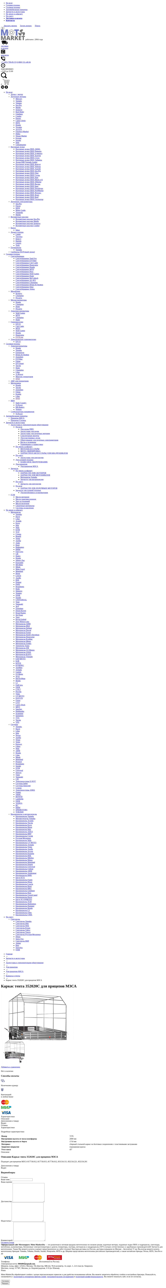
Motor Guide (21, 210)
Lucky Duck (20, 705)
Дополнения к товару (10, 1121)
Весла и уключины (28, 442)
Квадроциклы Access (24, 851)
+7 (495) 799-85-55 (8, 62)
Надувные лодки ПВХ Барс (27, 186)
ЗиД (17, 606)
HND (18, 379)
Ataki (18, 543)
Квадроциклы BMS (24, 875)
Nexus (18, 735)
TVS (17, 718)
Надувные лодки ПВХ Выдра (28, 184)
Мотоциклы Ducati (23, 630)
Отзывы (4, 1125)
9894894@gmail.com (26, 1264)
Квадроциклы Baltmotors (26, 904)
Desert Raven (21, 611)
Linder (18, 234)
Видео (3, 1123)
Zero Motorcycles (22, 622)
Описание (5, 1119)
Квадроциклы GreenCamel (26, 895)
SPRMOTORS (21, 810)
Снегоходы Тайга (23, 930)
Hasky (18, 556)
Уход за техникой (23, 501)
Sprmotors (19, 716)
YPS (17, 722)
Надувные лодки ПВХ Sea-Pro (28, 171)
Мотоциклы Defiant (24, 628)
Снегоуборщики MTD (25, 269)
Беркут (18, 239)
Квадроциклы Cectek (24, 836)
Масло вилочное (22, 503)
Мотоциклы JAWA (23, 652)
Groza (18, 700)
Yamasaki (19, 604)
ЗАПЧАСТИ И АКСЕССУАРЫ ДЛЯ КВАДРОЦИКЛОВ (44, 453)
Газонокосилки (17, 322)
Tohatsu (19, 103)
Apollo (18, 578)
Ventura (19, 409)
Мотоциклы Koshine (24, 639)
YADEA (19, 803)
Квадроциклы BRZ (23, 889)
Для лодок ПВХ (27, 429)
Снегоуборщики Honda (25, 267)
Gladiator (19, 114)
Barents (18, 241)
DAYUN (19, 698)
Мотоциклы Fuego (23, 633)
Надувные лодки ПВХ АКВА (28, 149)
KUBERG (20, 665)
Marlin (18, 107)
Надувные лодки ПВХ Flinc (27, 173)
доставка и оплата (4, 47)
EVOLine (19, 337)
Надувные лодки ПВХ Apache (28, 169)
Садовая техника (13, 5)
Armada (19, 670)
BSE (17, 580)
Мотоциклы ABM (23, 624)
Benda (18, 681)
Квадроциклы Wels (23, 840)
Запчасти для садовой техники (28, 490)
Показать (5, 1283)
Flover (18, 206)
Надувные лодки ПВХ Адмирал (29, 153)
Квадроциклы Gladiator (25, 891)
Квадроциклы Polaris (24, 864)
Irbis (17, 525)
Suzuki (18, 140)
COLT (18, 689)
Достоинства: (6, 1201)
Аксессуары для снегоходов (32, 458)
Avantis (18, 521)
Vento (18, 538)
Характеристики (8, 1117)
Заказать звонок (10, 26)
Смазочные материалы (25, 506)
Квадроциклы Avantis (24, 821)
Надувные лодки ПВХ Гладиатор (29, 199)
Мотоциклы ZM (22, 648)
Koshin (18, 394)
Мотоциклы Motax (23, 641)
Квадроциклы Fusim (24, 880)
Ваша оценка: (6, 1182)
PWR (18, 584)
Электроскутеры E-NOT (26, 781)
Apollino (19, 668)
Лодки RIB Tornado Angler (26, 162)
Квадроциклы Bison (24, 827)
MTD (18, 315)
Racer (18, 517)
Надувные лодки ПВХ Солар (28, 175)
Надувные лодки (18, 147)
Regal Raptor (21, 613)
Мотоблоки (15, 291)
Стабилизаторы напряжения (22, 412)
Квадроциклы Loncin (24, 884)
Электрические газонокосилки (23, 339)
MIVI (18, 707)
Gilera (18, 746)
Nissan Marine (21, 136)
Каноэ (13, 228)
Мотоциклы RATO (23, 654)
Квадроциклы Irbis (23, 829)
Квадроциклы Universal (25, 867)
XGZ (18, 676)
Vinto (18, 694)
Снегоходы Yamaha (23, 921)
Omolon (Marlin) (22, 132)
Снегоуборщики (17, 256)
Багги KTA (20, 878)
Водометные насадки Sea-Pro (28, 219)
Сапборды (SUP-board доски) (23, 252)
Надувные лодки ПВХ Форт (27, 195)
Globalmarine (21, 145)
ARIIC (18, 794)
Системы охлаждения (25, 508)
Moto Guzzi (20, 569)
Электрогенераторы (19, 346)
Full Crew (19, 552)
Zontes (18, 792)
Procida (18, 692)
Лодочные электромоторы (21, 202)
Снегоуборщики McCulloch (27, 278)
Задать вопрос (26, 26)
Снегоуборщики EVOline (26, 261)
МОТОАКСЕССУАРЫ (29, 449)
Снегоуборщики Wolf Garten (27, 274)
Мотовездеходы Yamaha (25, 819)
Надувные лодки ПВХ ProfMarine (30, 191)
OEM (18, 687)
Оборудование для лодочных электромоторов (39, 440)
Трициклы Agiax (22, 646)
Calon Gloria (21, 121)
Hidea (18, 134)
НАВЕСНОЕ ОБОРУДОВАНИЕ (34, 462)
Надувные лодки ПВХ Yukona (28, 167)
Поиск (37, 26)
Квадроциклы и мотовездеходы (24, 814)
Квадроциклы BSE (23, 856)
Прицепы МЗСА (17, 418)
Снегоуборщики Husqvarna (27, 265)
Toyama (19, 127)
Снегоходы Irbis (22, 924)
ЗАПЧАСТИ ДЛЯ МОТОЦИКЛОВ (35, 475)
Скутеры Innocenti (23, 786)
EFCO (18, 324)
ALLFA (19, 129)
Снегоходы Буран (23, 928)
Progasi (18, 582)
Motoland (19, 571)
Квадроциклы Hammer (25, 906)
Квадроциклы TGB (24, 902)
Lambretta (19, 799)
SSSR (18, 595)
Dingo (18, 937)
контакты (5, 55)
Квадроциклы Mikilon (25, 858)
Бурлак (18, 138)
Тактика (19, 237)
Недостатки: (6, 1221)
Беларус (19, 293)
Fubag (18, 361)
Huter (18, 307)
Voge (18, 602)
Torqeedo (19, 212)
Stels (17, 142)
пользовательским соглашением (60, 1277)
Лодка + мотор (17, 94)
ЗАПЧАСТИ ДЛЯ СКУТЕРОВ (33, 473)
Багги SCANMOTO (24, 899)
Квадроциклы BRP (23, 834)
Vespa (18, 740)
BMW (18, 549)
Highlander (20, 711)
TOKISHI (19, 812)
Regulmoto (20, 587)
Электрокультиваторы (20, 311)
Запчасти (14, 468)
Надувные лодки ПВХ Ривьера (28, 151)
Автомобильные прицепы (16, 10)
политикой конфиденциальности (89, 1277)
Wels (17, 528)
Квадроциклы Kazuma (25, 854)
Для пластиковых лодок (30, 438)
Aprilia (18, 541)
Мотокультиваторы (19, 300)
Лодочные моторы (18, 97)
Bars (17, 945)
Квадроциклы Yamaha (25, 816)
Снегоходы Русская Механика (28, 934)
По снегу (9, 16)
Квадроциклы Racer (24, 897)
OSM (18, 950)
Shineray (19, 591)
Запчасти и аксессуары (15, 12)
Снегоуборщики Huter (25, 276)
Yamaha (19, 101)
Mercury (19, 99)
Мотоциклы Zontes (23, 643)
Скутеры (14, 724)
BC (17, 805)
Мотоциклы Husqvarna (25, 637)
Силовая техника (13, 7)
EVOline (19, 359)
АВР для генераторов (20, 381)
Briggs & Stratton (22, 355)
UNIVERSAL (21, 600)
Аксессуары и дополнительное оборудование (29, 425)
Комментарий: (7, 1240)
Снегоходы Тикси (23, 932)
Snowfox (19, 948)
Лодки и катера (17, 232)
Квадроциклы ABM (24, 871)
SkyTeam (19, 615)
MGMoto (19, 565)
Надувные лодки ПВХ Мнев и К (29, 180)
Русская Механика (23, 838)
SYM (18, 768)
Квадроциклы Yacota (24, 823)
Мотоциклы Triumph (24, 657)
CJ (17, 683)
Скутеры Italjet (22, 783)
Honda (18, 125)
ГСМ (13, 495)
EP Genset (20, 363)
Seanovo (19, 110)
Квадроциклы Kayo (24, 825)
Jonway (19, 773)
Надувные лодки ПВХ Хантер (28, 156)
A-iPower (19, 374)
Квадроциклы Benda (24, 908)
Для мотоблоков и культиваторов (34, 493)
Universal (19, 770)
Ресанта (19, 298)
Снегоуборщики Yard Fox (26, 258)
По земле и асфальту (14, 14)
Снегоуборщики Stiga (24, 287)
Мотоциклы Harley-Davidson (27, 635)
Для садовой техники (24, 460)
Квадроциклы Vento (24, 847)
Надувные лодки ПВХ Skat (27, 177)
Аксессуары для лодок (29, 431)
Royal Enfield (21, 619)
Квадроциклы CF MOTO (26, 843)
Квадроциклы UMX (24, 915)
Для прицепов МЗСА (29, 466)
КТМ (18, 530)
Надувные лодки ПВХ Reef (27, 197)
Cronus (18, 534)
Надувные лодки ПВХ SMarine (28, 182)
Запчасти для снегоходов (30, 484)
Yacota (18, 366)
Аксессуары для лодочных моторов (35, 433)
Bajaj (18, 545)
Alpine (18, 943)
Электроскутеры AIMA (25, 790)
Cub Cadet (20, 326)
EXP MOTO (21, 659)
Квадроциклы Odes (24, 913)
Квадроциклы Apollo (24, 849)
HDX (18, 123)
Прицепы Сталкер (18, 420)
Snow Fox (20, 939)
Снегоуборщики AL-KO (26, 280)
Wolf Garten (20, 313)
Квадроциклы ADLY (24, 832)
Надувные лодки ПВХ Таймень (29, 160)
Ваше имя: (5, 1179)
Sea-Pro (19, 105)
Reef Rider (20, 112)
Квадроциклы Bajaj (24, 886)
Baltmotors (20, 547)
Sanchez (19, 709)
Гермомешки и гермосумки (31, 444)
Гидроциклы (16, 247)
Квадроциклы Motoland (25, 862)
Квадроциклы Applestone (26, 873)
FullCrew (19, 685)
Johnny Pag (20, 560)
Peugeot (19, 762)
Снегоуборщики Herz (24, 272)
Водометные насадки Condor (27, 226)
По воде (9, 3)
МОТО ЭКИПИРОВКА (30, 451)
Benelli (18, 536)
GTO (18, 703)
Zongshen (19, 357)
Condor (18, 116)
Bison (18, 573)
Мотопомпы (16, 383)
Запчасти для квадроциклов (32, 479)
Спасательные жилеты (29, 436)
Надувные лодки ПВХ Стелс (28, 158)
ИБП (13, 401)
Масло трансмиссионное (26, 499)
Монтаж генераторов (24, 377)
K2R (17, 661)
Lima (18, 755)
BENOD (19, 797)
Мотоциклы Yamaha (28, 477)
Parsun (18, 118)
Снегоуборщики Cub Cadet (27, 263)
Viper (18, 775)
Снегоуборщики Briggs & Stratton (29, 285)
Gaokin (18, 672)
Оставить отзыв (7, 1242)
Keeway (19, 744)
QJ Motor (19, 674)
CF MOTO (20, 696)
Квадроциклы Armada (25, 845)
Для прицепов (21, 464)
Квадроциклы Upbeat (24, 869)
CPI (17, 779)
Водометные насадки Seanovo (28, 223)
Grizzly (18, 243)
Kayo (18, 523)
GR (17, 554)
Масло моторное (22, 497)
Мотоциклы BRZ (23, 626)
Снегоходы (15, 919)
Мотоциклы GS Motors (25, 650)
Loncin (18, 576)
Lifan (18, 372)
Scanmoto (19, 713)
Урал (18, 617)
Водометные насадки (19, 217)
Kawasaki (19, 563)
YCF (17, 532)
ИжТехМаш (20, 678)
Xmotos (19, 593)
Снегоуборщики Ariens (25, 289)
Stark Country (21, 403)
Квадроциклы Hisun (24, 882)
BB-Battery (20, 407)
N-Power (19, 405)
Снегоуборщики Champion (27, 282)
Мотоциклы (16, 512)
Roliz (18, 589)
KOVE (18, 663)
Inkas (18, 230)
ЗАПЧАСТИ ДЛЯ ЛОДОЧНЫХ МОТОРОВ (38, 488)
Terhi (18, 245)
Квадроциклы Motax (24, 860)
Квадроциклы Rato (23, 893)
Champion (20, 296)
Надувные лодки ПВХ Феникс (28, 193)
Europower (20, 353)
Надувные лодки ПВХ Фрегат (28, 164)
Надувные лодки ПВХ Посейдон (29, 188)
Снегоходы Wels (22, 926)
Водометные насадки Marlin (27, 221)
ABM (18, 751)
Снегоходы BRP (22, 941)
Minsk (18, 567)
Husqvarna (20, 335)
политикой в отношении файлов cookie (30, 1277)
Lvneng (19, 788)
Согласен (5, 1281)
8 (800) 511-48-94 (24, 62)
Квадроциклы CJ (23, 910)
